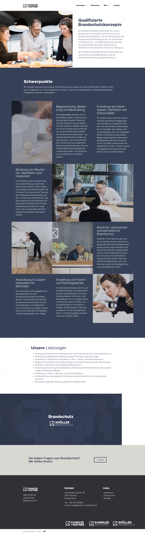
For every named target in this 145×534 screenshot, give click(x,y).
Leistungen (80, 5)
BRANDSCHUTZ (30, 501)
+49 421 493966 (76, 502)
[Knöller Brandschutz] (124, 523)
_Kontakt (107, 498)
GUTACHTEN (28, 498)
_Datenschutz (109, 495)
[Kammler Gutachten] (100, 523)
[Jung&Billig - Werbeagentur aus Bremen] (44, 531)
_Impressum (108, 493)
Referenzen (95, 5)
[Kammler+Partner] (76, 523)
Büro (105, 5)
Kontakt (117, 5)
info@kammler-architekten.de (84, 505)
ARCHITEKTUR (29, 495)
